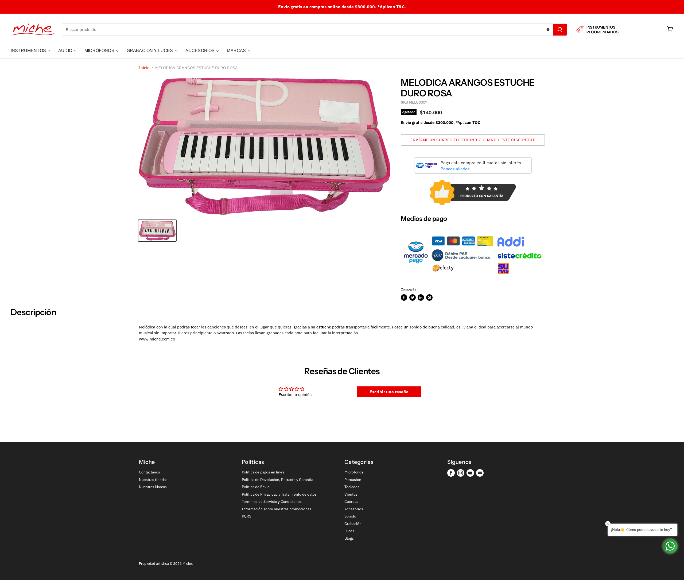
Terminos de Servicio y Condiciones (272, 501)
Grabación (353, 523)
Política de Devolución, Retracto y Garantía (277, 479)
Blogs (349, 538)
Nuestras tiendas (153, 479)
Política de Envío (256, 486)
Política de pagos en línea (263, 472)
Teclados (351, 486)
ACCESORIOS (200, 50)
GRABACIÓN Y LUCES (150, 50)
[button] (473, 140)
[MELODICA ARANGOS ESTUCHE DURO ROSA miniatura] (157, 230)
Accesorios (353, 509)
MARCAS (237, 50)
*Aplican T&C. (391, 6)
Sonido (350, 516)
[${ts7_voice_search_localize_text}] (548, 29)
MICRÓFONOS (99, 50)
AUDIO (65, 50)
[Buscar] (560, 29)
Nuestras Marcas (153, 486)
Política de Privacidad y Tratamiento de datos (279, 494)
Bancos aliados (455, 168)
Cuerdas (351, 501)
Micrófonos (353, 472)
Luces (349, 530)
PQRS (246, 516)
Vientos (350, 494)
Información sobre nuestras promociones (277, 509)
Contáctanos (149, 472)
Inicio (144, 67)
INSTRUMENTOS (29, 50)
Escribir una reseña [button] (389, 391)
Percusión (352, 479)
